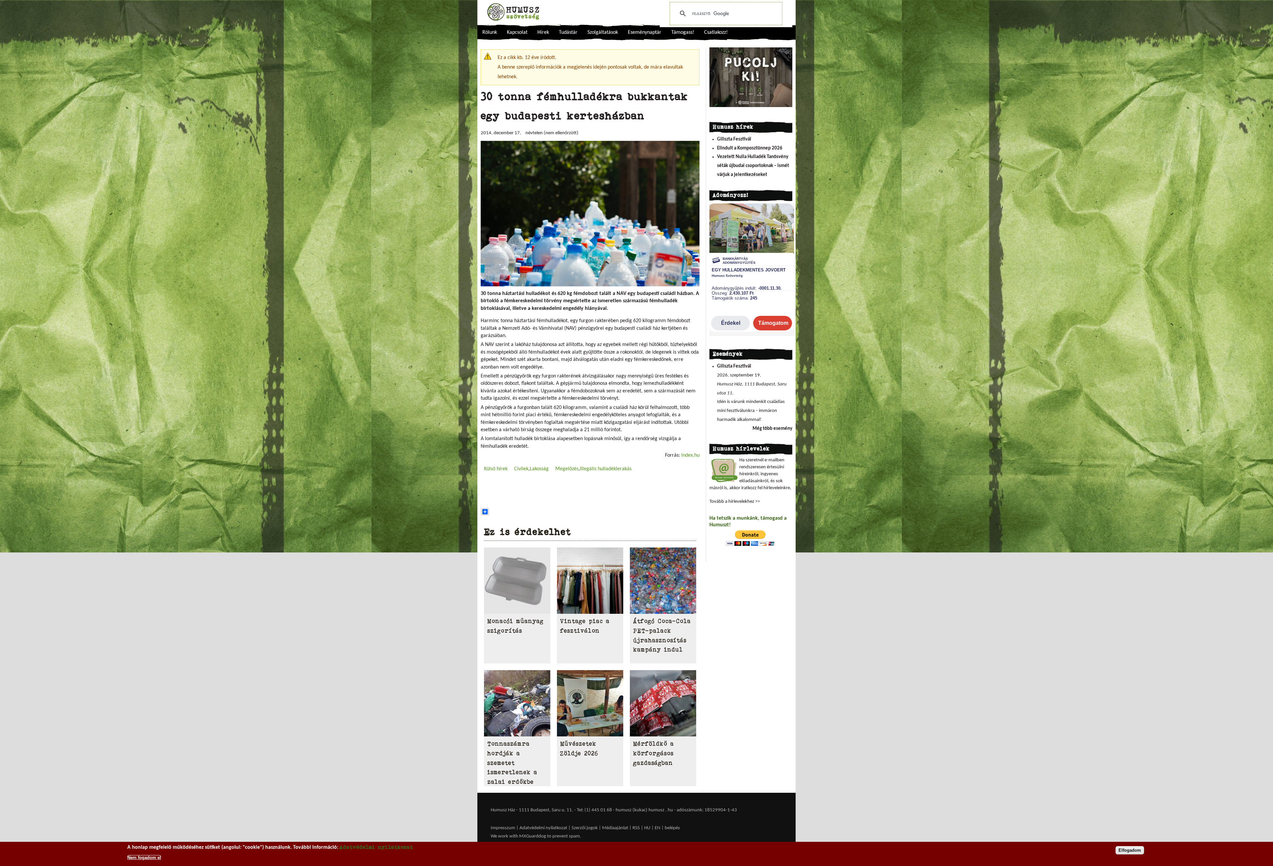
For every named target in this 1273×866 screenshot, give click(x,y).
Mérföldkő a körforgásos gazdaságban (653, 753)
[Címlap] (513, 12)
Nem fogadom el (144, 857)
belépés (672, 828)
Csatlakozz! (716, 32)
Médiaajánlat (615, 828)
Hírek (543, 32)
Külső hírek (496, 469)
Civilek (521, 469)
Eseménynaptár (644, 32)
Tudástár (568, 32)
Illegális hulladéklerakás (606, 469)
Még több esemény (772, 428)
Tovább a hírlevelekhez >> (734, 501)
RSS (636, 828)
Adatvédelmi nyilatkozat (543, 828)
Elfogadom (1130, 850)
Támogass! (682, 32)
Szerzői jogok (585, 828)
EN (657, 828)
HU (647, 828)
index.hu (689, 455)
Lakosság (539, 469)
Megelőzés (566, 469)
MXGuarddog (532, 836)
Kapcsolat (517, 32)
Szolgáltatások (602, 32)
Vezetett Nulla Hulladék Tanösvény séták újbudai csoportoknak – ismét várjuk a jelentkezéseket (753, 165)
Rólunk (489, 32)
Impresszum (503, 828)
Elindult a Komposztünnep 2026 (749, 148)
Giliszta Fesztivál (734, 139)
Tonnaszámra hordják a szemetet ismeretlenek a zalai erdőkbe (512, 762)
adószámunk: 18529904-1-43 (707, 810)
